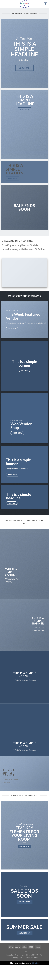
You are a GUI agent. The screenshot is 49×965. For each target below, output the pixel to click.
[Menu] (3, 4)
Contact (24, 951)
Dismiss (35, 963)
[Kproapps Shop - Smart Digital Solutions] (24, 4)
